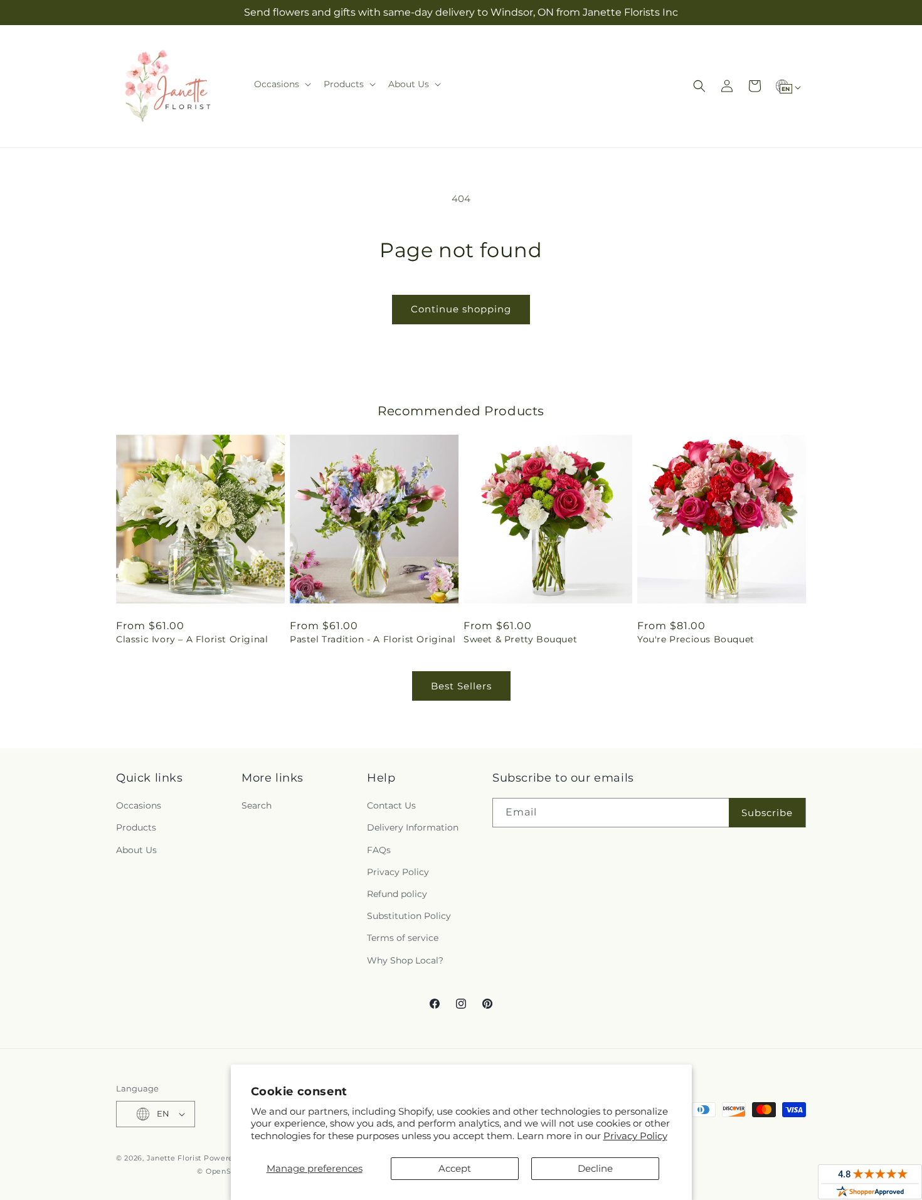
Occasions (138, 805)
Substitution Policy (409, 915)
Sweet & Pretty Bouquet (520, 639)
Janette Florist (174, 1158)
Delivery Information (412, 827)
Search (256, 805)
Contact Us (391, 805)
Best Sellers (461, 686)
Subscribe (767, 813)
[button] (281, 84)
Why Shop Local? (405, 960)
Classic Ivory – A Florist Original (192, 639)
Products (136, 827)
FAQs (379, 850)
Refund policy (397, 894)
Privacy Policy (635, 1136)
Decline (595, 1168)
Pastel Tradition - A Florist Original (372, 639)
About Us (136, 850)
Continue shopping (461, 309)
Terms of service (402, 937)
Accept (454, 1168)
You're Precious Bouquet (696, 639)
